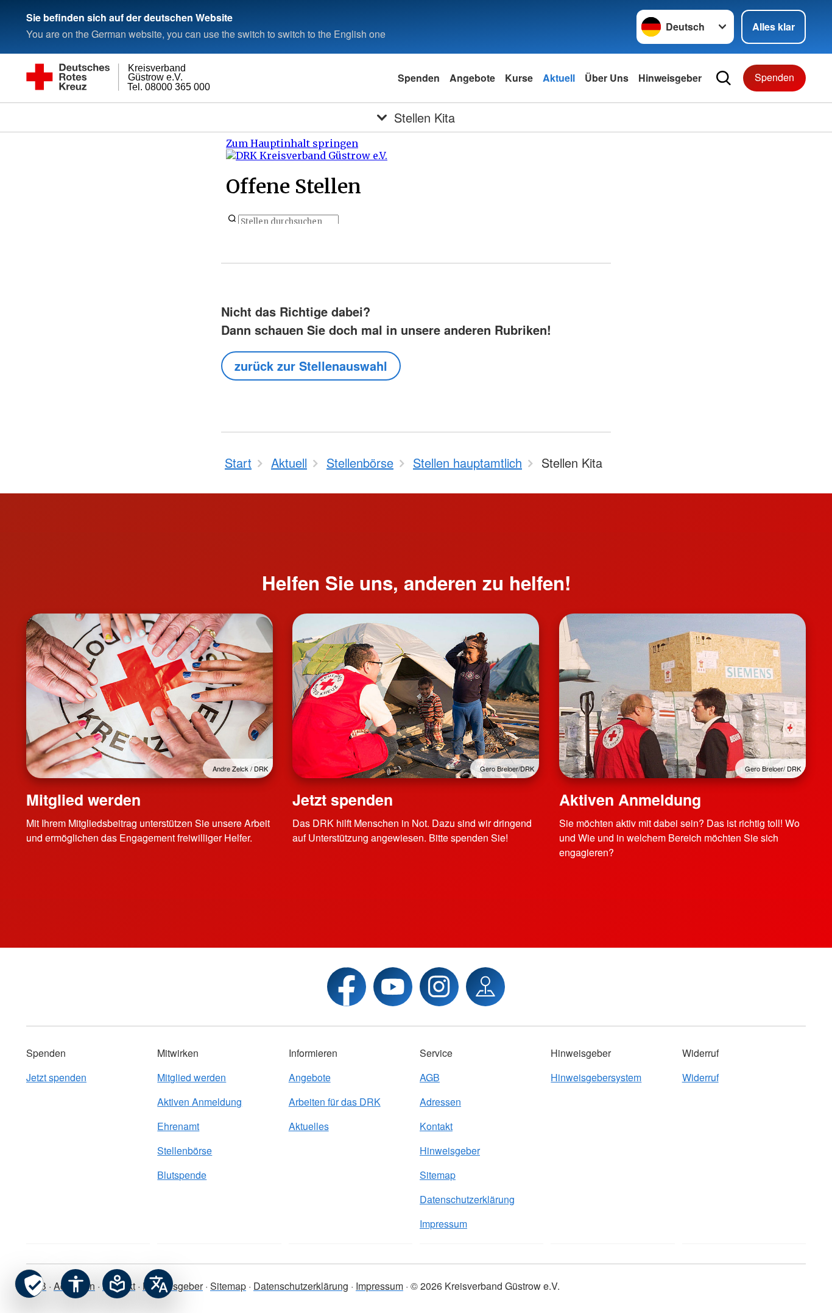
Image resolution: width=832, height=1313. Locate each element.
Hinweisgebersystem (596, 1077)
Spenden (419, 78)
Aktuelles (309, 1126)
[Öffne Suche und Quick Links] (723, 78)
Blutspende (181, 1175)
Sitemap (438, 1175)
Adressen (440, 1102)
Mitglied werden (83, 799)
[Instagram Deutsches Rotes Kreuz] (439, 986)
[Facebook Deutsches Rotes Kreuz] (346, 986)
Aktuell (559, 78)
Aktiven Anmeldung (630, 799)
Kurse (519, 78)
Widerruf (700, 1077)
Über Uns (607, 78)
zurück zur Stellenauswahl (310, 365)
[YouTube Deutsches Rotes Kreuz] (392, 986)
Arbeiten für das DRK (335, 1102)
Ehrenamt (178, 1126)
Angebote (472, 78)
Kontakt (436, 1126)
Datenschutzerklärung (467, 1199)
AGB (430, 1077)
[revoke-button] (29, 1283)
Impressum (443, 1224)
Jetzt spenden (342, 799)
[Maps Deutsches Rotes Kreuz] (485, 986)
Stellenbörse (184, 1150)
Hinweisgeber (670, 78)
